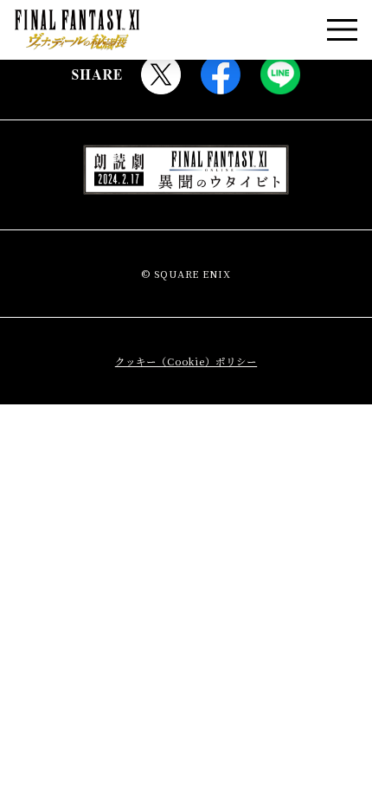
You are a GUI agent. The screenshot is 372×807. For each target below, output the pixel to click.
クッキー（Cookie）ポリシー (186, 361)
